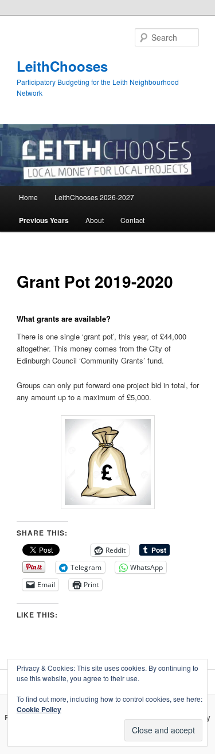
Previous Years (44, 220)
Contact (132, 220)
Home (28, 197)
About (94, 220)
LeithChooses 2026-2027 (94, 197)
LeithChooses (62, 66)
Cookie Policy (39, 709)
